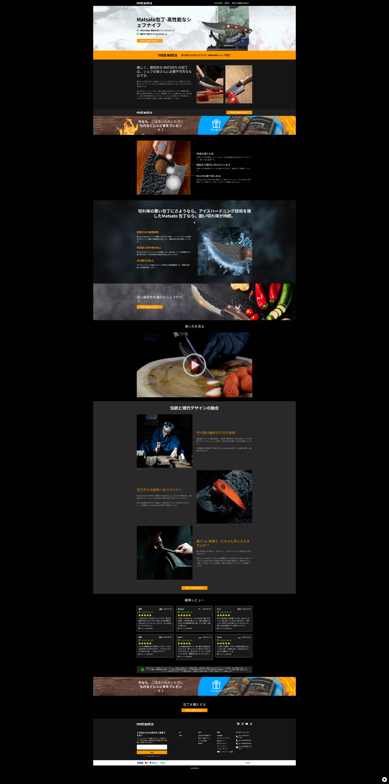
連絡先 (227, 3)
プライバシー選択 (227, 752)
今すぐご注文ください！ (241, 3)
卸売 (180, 735)
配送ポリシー (221, 741)
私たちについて (222, 743)
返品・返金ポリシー (204, 738)
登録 (152, 752)
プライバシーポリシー (224, 738)
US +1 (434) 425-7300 (244, 736)
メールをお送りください (245, 747)
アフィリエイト (222, 746)
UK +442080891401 (245, 740)
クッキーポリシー (222, 749)
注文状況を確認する (204, 735)
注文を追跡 (218, 3)
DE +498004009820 (245, 743)
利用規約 (220, 735)
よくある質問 (202, 741)
